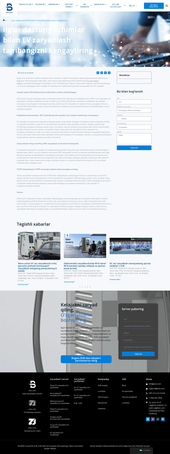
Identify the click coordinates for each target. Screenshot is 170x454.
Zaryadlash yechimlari (79, 380)
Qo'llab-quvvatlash (115, 5)
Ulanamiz (102, 409)
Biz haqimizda (84, 5)
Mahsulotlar (25, 4)
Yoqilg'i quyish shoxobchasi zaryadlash (60, 418)
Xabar (119, 132)
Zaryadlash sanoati (59, 379)
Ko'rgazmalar (127, 391)
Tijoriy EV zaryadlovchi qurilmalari (59, 386)
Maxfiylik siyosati (143, 446)
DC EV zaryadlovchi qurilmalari (82, 396)
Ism (118, 98)
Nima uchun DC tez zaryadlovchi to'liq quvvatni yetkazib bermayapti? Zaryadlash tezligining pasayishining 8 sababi (37, 267)
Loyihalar (101, 391)
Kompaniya (121, 123)
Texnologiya (103, 397)
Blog (124, 385)
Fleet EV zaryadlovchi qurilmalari (59, 410)
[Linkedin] (163, 419)
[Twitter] (148, 419)
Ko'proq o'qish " (23, 284)
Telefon (120, 115)
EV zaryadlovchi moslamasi (56, 434)
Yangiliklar (99, 4)
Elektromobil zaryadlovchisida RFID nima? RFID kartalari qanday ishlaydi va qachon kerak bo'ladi (85, 266)
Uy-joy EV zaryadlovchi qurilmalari (59, 426)
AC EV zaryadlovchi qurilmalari (82, 389)
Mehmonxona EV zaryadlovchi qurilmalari (60, 402)
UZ (133, 6)
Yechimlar (39, 4)
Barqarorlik (102, 403)
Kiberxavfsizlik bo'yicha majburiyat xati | (120, 446)
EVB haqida (103, 385)
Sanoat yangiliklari (129, 397)
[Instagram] (158, 419)
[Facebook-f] (153, 419)
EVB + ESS (78, 403)
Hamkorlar (53, 4)
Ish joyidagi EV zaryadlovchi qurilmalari (60, 394)
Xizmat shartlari (96, 446)
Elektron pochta (123, 107)
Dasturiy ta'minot (69, 5)
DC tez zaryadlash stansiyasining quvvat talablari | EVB (130, 264)
